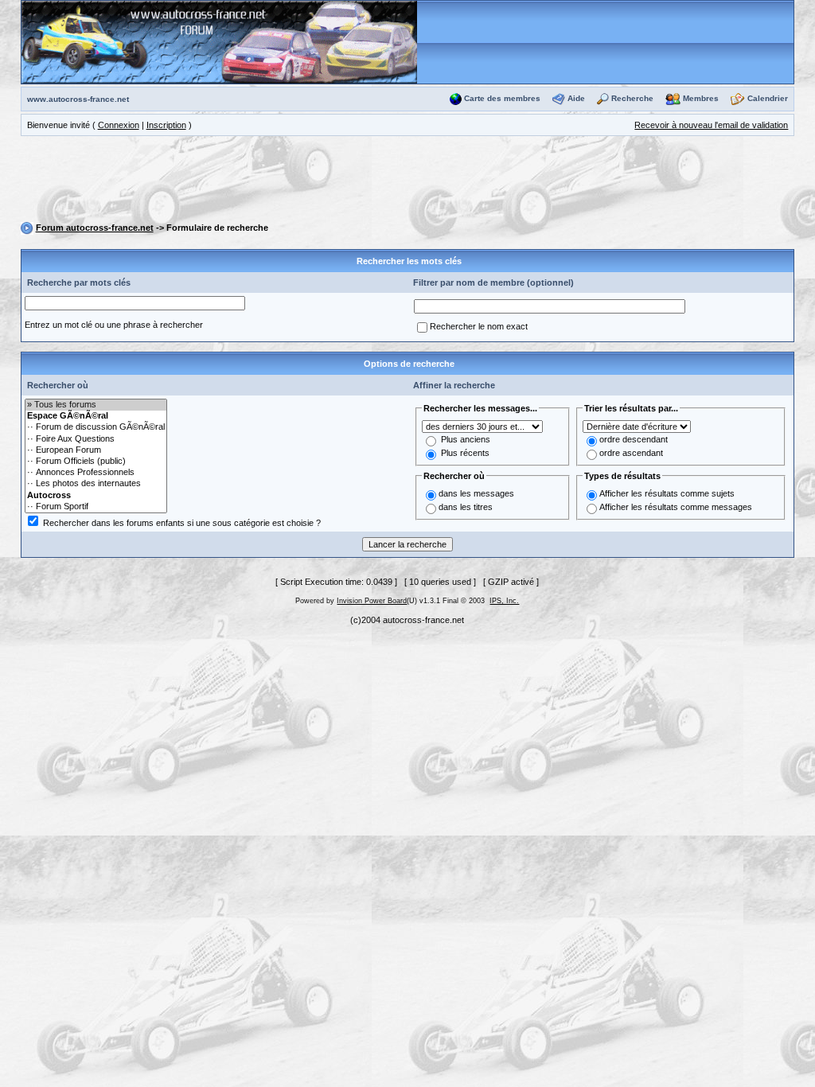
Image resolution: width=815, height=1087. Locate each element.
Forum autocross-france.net (95, 227)
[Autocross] (95, 495)
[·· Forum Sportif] (95, 506)
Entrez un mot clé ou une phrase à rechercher (114, 324)
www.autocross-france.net (78, 99)
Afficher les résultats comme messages (675, 507)
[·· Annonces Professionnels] (95, 472)
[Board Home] (219, 41)
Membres (701, 98)
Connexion (118, 125)
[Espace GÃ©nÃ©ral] (95, 416)
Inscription (166, 125)
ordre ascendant (631, 453)
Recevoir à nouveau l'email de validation (711, 125)
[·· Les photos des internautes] (95, 483)
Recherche (632, 98)
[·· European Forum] (95, 450)
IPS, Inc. (504, 601)
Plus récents (465, 453)
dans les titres (466, 507)
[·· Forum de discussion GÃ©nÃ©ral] (95, 427)
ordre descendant (633, 439)
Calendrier (767, 98)
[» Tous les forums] (95, 405)
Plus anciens (465, 439)
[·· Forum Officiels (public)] (95, 461)
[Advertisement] (407, 181)
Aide (576, 98)
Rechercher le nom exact (479, 326)
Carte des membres (502, 98)
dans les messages (476, 493)
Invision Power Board (372, 601)
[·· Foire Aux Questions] (95, 439)
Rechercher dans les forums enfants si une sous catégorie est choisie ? (182, 523)
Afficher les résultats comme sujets (667, 493)
